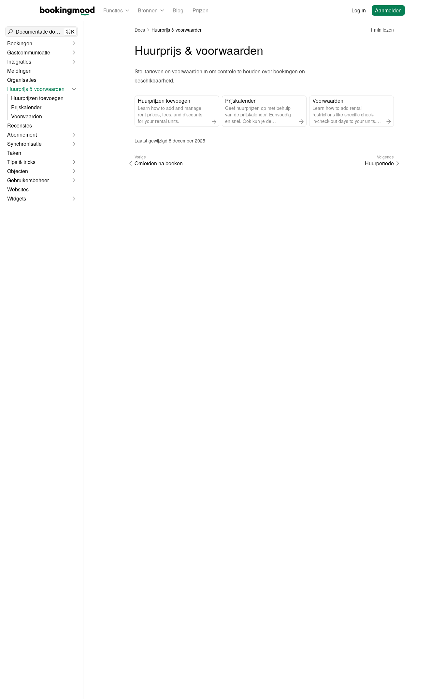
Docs (140, 29)
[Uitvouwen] (74, 43)
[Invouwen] (74, 89)
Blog (178, 10)
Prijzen (200, 10)
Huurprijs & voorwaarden (177, 29)
